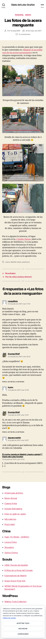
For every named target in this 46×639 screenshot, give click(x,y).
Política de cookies (9, 618)
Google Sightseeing (13, 509)
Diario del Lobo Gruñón (23, 5)
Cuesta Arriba (10, 503)
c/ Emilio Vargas (23, 239)
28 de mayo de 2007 (34, 31)
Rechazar (23, 629)
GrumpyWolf (15, 31)
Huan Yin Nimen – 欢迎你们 (16, 537)
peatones (26, 262)
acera (7, 262)
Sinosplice (9, 547)
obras (19, 262)
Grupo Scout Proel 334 (14, 581)
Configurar (23, 634)
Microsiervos (10, 519)
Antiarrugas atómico (13, 493)
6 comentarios (24, 34)
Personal (19, 15)
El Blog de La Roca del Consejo (18, 570)
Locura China (10, 542)
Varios (28, 15)
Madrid (13, 262)
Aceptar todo (23, 623)
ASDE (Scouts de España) (16, 565)
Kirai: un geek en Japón (15, 514)
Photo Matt (9, 524)
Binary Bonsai (10, 498)
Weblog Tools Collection (15, 601)
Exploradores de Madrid (15, 575)
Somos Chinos (11, 552)
